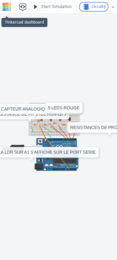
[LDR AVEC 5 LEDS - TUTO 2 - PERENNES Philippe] (7, 7)
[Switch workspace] (113, 7)
